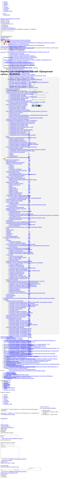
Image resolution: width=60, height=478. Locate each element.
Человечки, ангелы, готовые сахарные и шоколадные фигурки (25, 283)
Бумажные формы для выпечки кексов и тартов (21, 58)
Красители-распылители (15, 219)
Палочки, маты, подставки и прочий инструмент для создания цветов (26, 45)
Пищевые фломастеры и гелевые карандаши (20, 211)
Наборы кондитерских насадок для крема (19, 109)
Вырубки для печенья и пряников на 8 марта (20, 84)
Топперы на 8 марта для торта (16, 273)
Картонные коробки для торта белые (18, 322)
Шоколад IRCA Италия (15, 194)
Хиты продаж (7, 382)
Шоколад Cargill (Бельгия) (15, 192)
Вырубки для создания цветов (16, 46)
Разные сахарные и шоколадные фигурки (19, 287)
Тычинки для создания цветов (16, 50)
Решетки (11, 154)
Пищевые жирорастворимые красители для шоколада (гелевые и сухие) (27, 217)
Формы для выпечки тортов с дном (18, 141)
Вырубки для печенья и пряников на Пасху (20, 83)
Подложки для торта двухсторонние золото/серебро (22, 306)
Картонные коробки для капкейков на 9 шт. (20, 329)
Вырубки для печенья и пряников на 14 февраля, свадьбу (23, 87)
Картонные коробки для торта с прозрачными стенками (23, 324)
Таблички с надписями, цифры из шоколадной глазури (23, 286)
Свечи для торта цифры (15, 258)
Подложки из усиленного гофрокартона (19, 314)
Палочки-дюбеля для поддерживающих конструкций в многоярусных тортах (28, 115)
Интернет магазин (5, 22)
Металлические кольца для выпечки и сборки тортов (22, 142)
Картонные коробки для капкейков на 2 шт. (20, 333)
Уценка (5, 386)
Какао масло (12, 187)
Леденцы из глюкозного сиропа (17, 242)
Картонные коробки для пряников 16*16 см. (20, 345)
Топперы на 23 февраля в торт (16, 271)
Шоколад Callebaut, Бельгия (16, 183)
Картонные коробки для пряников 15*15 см (20, 351)
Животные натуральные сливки (17, 178)
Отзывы (6, 3)
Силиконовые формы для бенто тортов (19, 98)
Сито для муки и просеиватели (17, 152)
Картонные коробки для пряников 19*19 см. (20, 349)
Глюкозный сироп (13, 203)
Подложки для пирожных (15, 308)
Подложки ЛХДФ (13, 310)
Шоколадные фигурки (14, 290)
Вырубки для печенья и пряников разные (19, 80)
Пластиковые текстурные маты (17, 66)
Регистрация (7, 14)
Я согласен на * (14, 458)
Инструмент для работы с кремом (17, 106)
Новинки (6, 381)
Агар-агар (11, 166)
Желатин (11, 167)
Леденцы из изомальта (15, 241)
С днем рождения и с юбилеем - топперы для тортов (22, 268)
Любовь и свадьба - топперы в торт (18, 278)
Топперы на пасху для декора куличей (18, 277)
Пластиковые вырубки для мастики (18, 103)
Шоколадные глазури (14, 184)
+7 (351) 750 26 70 (5, 426)
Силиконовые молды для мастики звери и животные (22, 135)
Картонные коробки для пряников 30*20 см (20, 354)
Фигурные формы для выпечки (17, 140)
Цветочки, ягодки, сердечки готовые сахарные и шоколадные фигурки (27, 293)
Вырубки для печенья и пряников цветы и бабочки (22, 78)
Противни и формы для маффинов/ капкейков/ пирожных (23, 144)
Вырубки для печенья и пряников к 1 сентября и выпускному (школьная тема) (29, 82)
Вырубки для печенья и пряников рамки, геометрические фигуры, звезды (27, 75)
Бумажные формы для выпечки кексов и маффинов (22, 55)
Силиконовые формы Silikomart (17, 99)
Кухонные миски (13, 156)
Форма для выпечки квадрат (16, 138)
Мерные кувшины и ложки (16, 148)
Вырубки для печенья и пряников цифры (19, 73)
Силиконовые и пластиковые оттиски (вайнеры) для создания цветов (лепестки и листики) (32, 42)
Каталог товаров (5, 37)
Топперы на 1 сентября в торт (16, 266)
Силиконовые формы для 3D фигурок (18, 131)
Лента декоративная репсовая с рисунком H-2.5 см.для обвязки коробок (27, 370)
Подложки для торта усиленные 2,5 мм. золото (21, 312)
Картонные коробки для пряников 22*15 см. (20, 348)
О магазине (6, 8)
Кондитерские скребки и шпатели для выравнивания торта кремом (26, 117)
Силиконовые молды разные (16, 128)
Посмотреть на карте (10, 414)
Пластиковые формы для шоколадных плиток (20, 67)
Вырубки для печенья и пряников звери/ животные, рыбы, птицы (25, 79)
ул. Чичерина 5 (4, 25)
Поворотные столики (14, 113)
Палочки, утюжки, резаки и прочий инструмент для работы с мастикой (27, 102)
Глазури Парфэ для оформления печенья (19, 196)
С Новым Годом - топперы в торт (17, 275)
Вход (5, 13)
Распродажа (6, 383)
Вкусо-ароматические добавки (17, 175)
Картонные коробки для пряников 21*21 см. (20, 344)
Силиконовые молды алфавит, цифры (18, 124)
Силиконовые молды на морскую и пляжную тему (22, 123)
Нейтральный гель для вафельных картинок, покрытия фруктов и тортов (27, 204)
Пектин (11, 165)
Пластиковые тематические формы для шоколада (21, 65)
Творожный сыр (13, 181)
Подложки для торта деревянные (17, 307)
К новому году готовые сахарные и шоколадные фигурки (23, 282)
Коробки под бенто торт (15, 319)
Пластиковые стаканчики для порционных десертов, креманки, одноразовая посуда (30, 59)
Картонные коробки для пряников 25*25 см (20, 353)
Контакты (6, 4)
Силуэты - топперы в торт (15, 264)
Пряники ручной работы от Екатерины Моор (20, 249)
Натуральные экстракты (15, 173)
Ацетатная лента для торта (16, 112)
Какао (10, 186)
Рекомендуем (7, 385)
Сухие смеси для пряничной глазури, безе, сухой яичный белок (25, 198)
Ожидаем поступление (9, 387)
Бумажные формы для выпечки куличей (19, 54)
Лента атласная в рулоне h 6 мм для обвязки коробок (22, 369)
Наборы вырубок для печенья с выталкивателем (21, 77)
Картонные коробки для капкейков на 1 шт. (20, 335)
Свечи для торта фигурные (16, 256)
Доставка (6, 7)
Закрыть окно (4, 461)
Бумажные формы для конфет (16, 53)
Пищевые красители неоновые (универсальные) (21, 213)
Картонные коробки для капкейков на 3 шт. (20, 336)
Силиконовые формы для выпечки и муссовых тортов (23, 96)
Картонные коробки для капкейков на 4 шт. (20, 332)
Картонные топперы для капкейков (18, 269)
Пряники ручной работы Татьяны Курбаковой (20, 252)
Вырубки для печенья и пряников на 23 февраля (21, 86)
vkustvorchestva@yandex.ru (49, 408)
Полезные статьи (8, 11)
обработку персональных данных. (17, 458)
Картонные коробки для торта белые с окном (20, 323)
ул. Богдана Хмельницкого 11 (8, 27)
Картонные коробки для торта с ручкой (19, 326)
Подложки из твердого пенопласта (18, 311)
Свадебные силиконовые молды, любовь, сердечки (22, 121)
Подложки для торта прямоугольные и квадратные (22, 303)
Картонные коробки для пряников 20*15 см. (20, 341)
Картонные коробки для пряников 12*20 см (20, 352)
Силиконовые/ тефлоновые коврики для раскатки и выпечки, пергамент (27, 149)
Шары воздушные (13, 260)
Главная (5, 1)
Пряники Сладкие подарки (16, 250)
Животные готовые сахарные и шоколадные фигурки (22, 285)
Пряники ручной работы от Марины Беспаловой (21, 253)
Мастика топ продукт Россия (16, 207)
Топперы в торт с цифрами (16, 274)
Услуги (5, 5)
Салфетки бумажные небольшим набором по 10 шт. (22, 366)
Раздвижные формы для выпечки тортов (19, 145)
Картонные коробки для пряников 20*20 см (20, 347)
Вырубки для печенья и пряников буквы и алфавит (22, 74)
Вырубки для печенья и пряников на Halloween (21, 70)
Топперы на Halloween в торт (16, 265)
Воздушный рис (13, 246)
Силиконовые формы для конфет (17, 95)
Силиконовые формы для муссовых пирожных (21, 94)
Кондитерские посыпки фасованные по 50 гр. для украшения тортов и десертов (29, 245)
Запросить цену (14, 472)
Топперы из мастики (14, 289)
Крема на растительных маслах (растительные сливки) (23, 179)
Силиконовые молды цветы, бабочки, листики (21, 129)
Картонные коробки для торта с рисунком (19, 320)
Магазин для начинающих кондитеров (10, 18)
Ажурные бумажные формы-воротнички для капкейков (23, 57)
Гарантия (6, 9)
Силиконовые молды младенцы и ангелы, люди (21, 127)
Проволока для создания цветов (17, 49)
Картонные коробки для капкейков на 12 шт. (20, 328)
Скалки (11, 153)
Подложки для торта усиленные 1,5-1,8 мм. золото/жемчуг (24, 304)
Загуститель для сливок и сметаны (18, 170)
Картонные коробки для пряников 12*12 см (20, 343)
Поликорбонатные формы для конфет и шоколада (21, 63)
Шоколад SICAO (13, 188)
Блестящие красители (14, 212)
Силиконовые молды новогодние (17, 132)
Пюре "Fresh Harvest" (14, 225)
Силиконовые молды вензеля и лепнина (19, 133)
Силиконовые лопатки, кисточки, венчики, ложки (22, 150)
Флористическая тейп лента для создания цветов (21, 48)
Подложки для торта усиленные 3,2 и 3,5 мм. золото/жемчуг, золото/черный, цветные (30, 302)
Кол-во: (3, 435)
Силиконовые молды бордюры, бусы (18, 125)
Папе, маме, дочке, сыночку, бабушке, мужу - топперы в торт (24, 270)
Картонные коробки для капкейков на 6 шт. (20, 331)
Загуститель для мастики (15, 169)
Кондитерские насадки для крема (17, 108)
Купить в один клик (7, 460)
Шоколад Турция (13, 191)
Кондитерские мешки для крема (17, 107)
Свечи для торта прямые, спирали (17, 257)
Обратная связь (4, 424)
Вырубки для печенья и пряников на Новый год (21, 71)
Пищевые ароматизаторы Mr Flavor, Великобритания (22, 174)
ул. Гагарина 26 (4, 26)
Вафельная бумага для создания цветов (19, 44)
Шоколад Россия (13, 190)
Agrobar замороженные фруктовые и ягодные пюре (22, 224)
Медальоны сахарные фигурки (17, 291)
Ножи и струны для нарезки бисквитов (19, 116)
